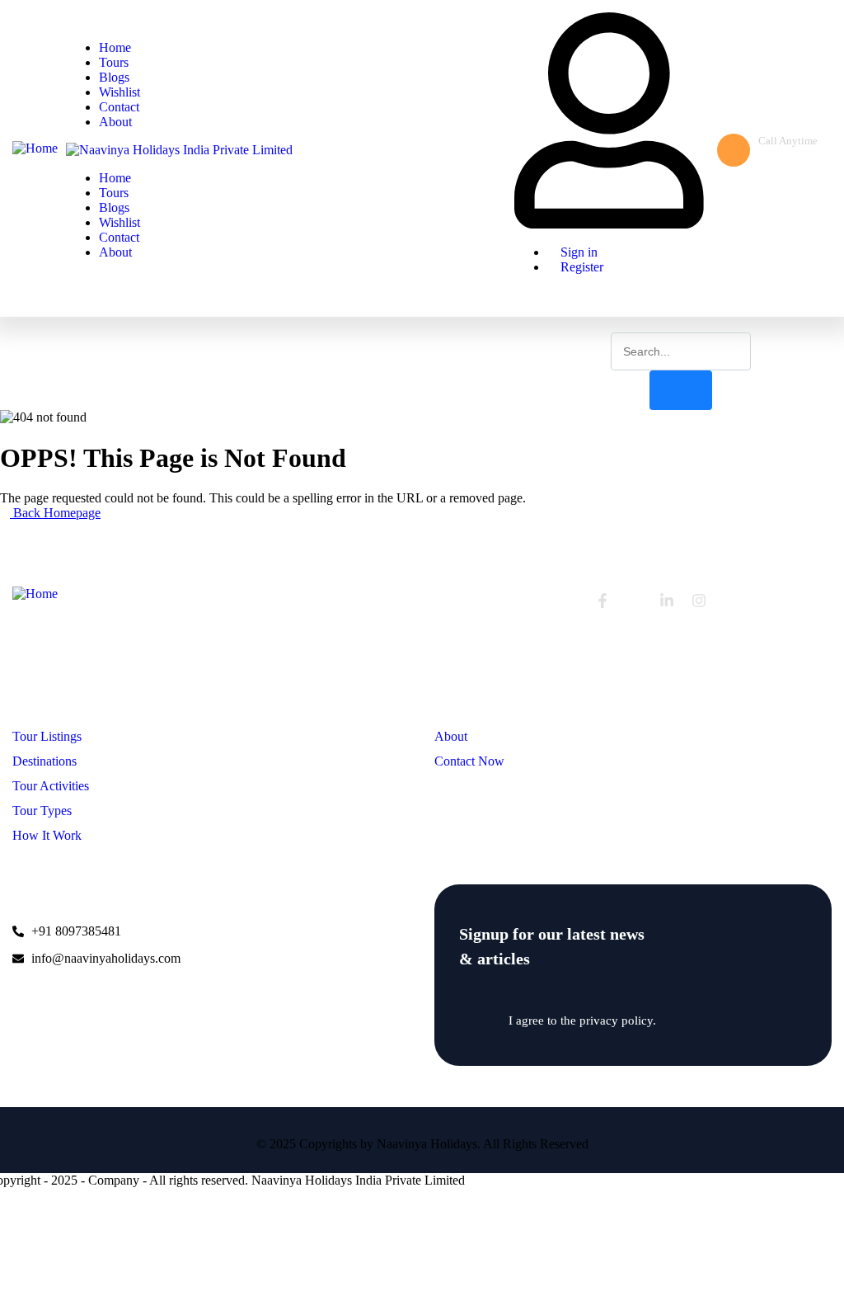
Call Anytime (788, 140)
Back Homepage (55, 513)
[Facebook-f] (602, 601)
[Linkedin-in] (667, 601)
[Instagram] (798, 357)
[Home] (35, 148)
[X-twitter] (635, 601)
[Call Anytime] (733, 150)
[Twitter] (769, 357)
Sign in (577, 252)
